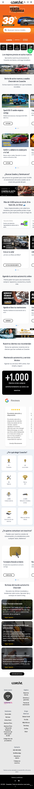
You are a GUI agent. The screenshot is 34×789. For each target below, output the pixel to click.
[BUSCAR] (24, 2)
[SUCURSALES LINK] (31, 2)
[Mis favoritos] (27, 2)
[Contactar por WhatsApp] (30, 50)
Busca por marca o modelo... (17, 30)
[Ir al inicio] (17, 2)
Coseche (8, 784)
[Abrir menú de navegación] (3, 2)
